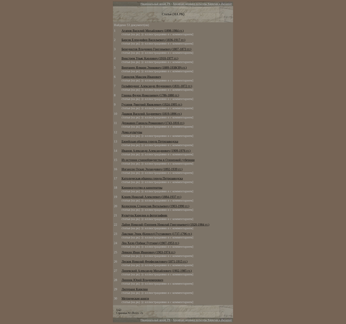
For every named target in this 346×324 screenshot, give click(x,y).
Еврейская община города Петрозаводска (150, 141)
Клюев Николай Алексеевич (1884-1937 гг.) (151, 197)
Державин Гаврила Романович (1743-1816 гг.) (153, 123)
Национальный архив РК (155, 3)
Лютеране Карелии (135, 289)
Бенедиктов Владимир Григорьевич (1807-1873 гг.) (156, 49)
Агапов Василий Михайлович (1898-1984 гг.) (153, 30)
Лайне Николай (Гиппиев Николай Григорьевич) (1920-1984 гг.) (165, 224)
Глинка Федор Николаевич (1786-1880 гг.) (150, 95)
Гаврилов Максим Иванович (141, 76)
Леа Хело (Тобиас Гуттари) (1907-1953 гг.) (150, 243)
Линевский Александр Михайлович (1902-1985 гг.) (157, 270)
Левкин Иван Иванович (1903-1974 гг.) (148, 252)
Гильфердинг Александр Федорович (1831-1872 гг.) (157, 86)
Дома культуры (132, 132)
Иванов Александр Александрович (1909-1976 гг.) (156, 150)
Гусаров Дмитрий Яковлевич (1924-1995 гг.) (152, 104)
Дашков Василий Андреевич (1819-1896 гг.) (152, 113)
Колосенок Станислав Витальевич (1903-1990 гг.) (155, 206)
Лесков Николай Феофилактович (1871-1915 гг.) (154, 261)
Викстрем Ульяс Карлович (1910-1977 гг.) (150, 58)
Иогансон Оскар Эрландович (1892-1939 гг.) (152, 169)
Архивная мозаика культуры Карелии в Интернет (202, 3)
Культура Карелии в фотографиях (144, 215)
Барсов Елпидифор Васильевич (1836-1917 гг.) (153, 40)
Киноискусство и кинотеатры (142, 187)
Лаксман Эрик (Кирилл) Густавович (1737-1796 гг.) (157, 233)
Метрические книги (135, 298)
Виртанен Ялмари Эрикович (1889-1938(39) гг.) (154, 67)
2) (120, 309)
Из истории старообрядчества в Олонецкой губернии (158, 160)
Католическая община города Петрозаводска (152, 178)
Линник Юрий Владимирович (142, 280)
